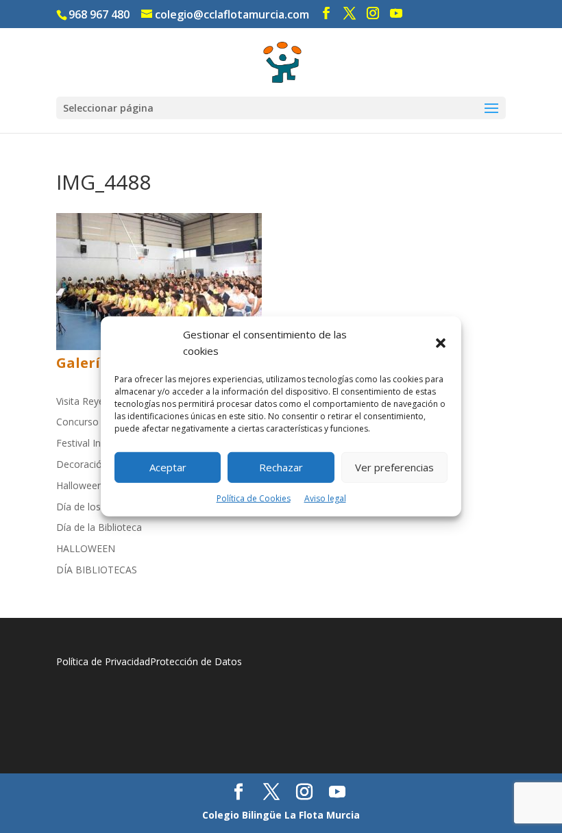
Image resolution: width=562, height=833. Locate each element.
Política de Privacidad (103, 661)
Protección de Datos (196, 661)
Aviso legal (325, 497)
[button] (441, 343)
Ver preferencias (394, 467)
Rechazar (281, 467)
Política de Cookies (254, 497)
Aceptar (167, 467)
